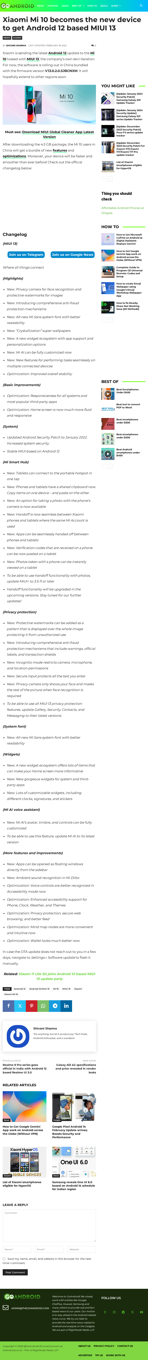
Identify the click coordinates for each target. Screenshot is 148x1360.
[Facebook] (8, 1006)
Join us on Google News (72, 255)
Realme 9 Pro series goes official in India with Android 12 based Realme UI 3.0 (24, 1068)
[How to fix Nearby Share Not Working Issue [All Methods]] (107, 307)
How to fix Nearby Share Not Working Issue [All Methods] (127, 305)
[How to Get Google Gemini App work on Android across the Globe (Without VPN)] (24, 1106)
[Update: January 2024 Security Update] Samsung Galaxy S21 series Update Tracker (129, 115)
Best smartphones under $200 (127, 436)
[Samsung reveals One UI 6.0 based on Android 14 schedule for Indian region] (74, 1162)
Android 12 (57, 53)
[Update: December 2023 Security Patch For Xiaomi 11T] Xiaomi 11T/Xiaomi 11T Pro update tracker (130, 148)
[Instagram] (114, 1312)
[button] (141, 6)
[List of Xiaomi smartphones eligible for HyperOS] (24, 1162)
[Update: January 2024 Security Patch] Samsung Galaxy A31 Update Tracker (129, 98)
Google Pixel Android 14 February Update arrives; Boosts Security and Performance (69, 1132)
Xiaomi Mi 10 (11, 994)
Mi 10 (56, 988)
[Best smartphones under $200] (107, 439)
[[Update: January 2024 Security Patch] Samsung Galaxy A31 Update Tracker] (107, 98)
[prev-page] (103, 179)
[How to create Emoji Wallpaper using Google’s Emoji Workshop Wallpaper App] (107, 288)
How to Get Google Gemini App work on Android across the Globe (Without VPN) (23, 1130)
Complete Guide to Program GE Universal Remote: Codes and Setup (129, 272)
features (60, 150)
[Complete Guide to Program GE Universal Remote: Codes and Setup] (107, 272)
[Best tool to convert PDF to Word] (107, 409)
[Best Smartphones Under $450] (107, 394)
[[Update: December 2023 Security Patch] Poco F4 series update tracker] (107, 131)
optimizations (14, 156)
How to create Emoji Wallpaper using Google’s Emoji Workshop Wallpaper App (129, 289)
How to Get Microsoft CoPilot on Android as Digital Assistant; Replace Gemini (129, 239)
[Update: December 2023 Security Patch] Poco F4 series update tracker (129, 131)
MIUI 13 (33, 59)
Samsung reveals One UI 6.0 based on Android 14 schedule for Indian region (73, 1185)
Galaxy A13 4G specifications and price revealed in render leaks (76, 1068)
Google (56, 1120)
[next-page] (110, 179)
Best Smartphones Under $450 (127, 391)
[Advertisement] (49, 200)
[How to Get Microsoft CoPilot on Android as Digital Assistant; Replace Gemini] (107, 239)
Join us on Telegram (26, 255)
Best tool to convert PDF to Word (128, 406)
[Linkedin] (66, 1006)
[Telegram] (55, 1006)
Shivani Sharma (16, 45)
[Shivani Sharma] (18, 1036)
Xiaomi (17, 37)
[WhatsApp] (43, 1006)
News (6, 37)
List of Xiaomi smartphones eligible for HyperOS (22, 1183)
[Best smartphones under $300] (107, 424)
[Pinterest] (31, 1006)
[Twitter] (20, 1006)
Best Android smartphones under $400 (128, 452)
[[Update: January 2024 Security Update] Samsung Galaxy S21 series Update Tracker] (107, 115)
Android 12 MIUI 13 (39, 988)
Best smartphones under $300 (127, 421)
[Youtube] (141, 1312)
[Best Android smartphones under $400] (107, 454)
